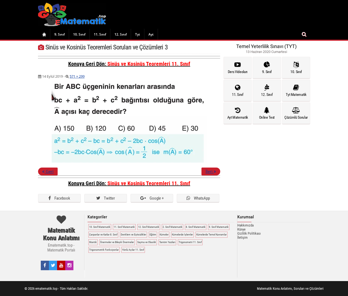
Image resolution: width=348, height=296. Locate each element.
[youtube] (61, 265)
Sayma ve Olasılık (146, 242)
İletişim (242, 237)
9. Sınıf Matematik (219, 226)
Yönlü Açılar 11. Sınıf (133, 249)
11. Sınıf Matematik (124, 226)
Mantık (93, 242)
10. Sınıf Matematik (99, 226)
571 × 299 (77, 76)
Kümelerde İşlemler (182, 234)
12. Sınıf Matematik (148, 226)
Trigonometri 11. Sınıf (190, 242)
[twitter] (53, 265)
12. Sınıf (120, 34)
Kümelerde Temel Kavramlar (211, 234)
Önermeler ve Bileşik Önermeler (117, 242)
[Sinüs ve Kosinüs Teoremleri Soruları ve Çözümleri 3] (129, 161)
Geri (49, 171)
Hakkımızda (245, 225)
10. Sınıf (79, 34)
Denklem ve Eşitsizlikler (133, 234)
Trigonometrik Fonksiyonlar (104, 249)
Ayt (151, 34)
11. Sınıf (100, 34)
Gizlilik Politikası (249, 233)
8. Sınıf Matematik (196, 226)
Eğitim (153, 234)
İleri (210, 171)
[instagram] (69, 265)
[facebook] (45, 265)
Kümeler (164, 234)
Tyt (137, 34)
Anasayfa (44, 34)
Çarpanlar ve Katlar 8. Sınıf (103, 234)
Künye (241, 229)
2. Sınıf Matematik (172, 226)
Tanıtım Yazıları (167, 242)
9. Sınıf (59, 34)
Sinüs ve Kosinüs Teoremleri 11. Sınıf (148, 64)
